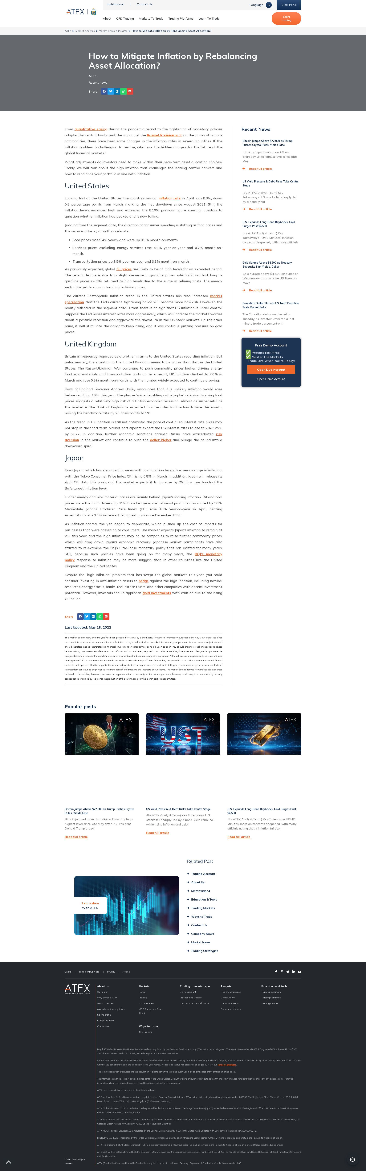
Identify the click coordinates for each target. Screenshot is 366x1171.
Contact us (103, 1026)
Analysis (226, 986)
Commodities (146, 1003)
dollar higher (161, 440)
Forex (142, 991)
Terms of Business (89, 971)
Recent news (98, 82)
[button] (104, 91)
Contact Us (144, 4)
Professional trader (190, 997)
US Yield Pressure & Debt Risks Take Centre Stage (178, 809)
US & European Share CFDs (151, 1011)
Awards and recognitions (111, 1009)
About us (103, 986)
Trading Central (269, 1003)
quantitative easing (91, 129)
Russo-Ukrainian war (164, 135)
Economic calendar (231, 1009)
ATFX (68, 30)
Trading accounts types (195, 986)
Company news (106, 1020)
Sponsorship (104, 1014)
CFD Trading (125, 18)
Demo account (188, 991)
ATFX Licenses (105, 1003)
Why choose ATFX (107, 997)
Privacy (111, 971)
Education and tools (274, 986)
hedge (144, 581)
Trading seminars (271, 997)
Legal (68, 971)
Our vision (102, 991)
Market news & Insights (113, 30)
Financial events (230, 1003)
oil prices (124, 269)
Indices (143, 997)
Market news (228, 997)
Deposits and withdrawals (194, 1003)
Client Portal (289, 4)
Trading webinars (271, 991)
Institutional (115, 4)
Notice (126, 971)
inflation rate (170, 198)
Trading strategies (231, 991)
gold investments (157, 593)
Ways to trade (148, 1026)
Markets (144, 986)
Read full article (260, 168)
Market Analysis (85, 30)
